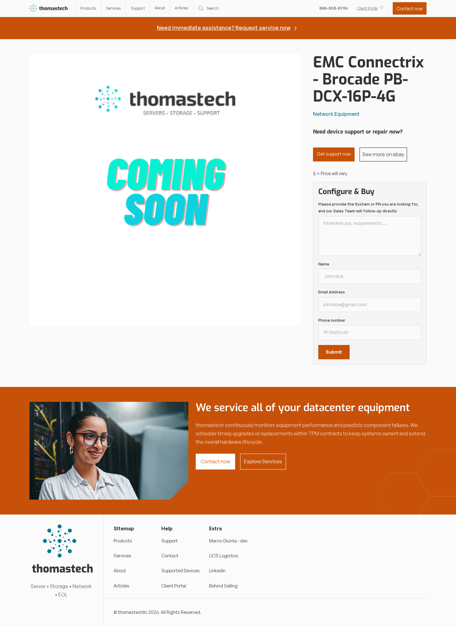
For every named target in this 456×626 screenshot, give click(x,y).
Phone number (331, 320)
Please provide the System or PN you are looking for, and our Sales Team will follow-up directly (368, 207)
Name (323, 263)
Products (88, 8)
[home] (48, 8)
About (159, 7)
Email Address (331, 291)
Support (138, 8)
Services (113, 8)
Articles (181, 7)
